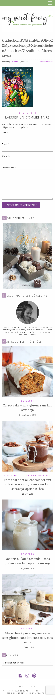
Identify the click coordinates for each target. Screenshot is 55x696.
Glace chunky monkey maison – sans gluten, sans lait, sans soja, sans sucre (27, 638)
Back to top (25, 686)
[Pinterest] (34, 675)
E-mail (5, 144)
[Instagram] (27, 675)
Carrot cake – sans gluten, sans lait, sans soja (27, 407)
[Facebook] (20, 675)
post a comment (46, 61)
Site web (6, 156)
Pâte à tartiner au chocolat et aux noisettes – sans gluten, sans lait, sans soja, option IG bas (27, 484)
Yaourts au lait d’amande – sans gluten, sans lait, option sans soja (27, 561)
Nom (5, 132)
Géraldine (14, 61)
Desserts (27, 400)
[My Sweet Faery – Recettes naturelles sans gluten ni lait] (27, 21)
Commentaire (9, 167)
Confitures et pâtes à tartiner (27, 475)
